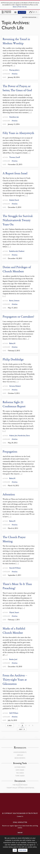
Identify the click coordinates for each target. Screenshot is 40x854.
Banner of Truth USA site (20, 7)
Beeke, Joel (13, 659)
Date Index (20, 770)
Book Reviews (20, 758)
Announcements (20, 752)
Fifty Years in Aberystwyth (18, 133)
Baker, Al (12, 343)
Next (20, 729)
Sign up (20, 832)
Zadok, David (14, 200)
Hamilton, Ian (14, 117)
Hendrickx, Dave (24, 435)
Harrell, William (15, 568)
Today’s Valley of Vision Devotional (20, 788)
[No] (37, 845)
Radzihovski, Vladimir (16, 251)
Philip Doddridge (13, 359)
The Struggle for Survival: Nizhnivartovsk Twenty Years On (18, 220)
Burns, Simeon (14, 300)
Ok (15, 850)
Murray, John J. (14, 70)
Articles (14, 74)
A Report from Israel (15, 173)
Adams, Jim (13, 435)
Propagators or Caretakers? (18, 316)
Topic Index (19, 776)
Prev (10, 725)
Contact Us (20, 816)
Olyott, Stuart (14, 612)
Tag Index (20, 773)
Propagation (10, 451)
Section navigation (29, 17)
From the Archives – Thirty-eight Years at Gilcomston (15, 679)
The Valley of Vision (20, 785)
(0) (23, 12)
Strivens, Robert (15, 386)
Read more (22, 850)
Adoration (9, 494)
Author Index (20, 767)
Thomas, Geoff (14, 157)
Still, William (13, 713)
